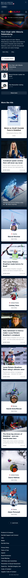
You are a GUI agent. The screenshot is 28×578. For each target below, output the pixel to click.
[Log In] (26, 12)
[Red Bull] (14, 12)
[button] (25, 5)
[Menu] (2, 12)
